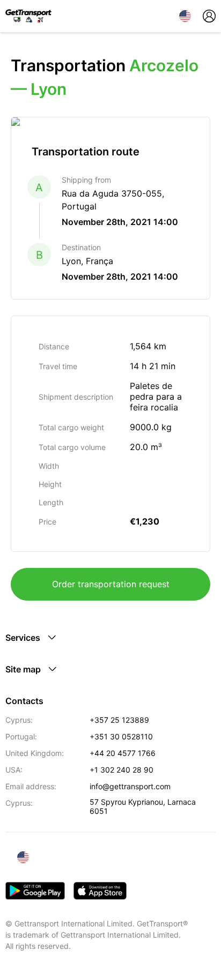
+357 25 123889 (119, 719)
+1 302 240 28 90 (121, 769)
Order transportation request (111, 584)
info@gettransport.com (130, 786)
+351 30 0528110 (121, 736)
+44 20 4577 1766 (123, 753)
